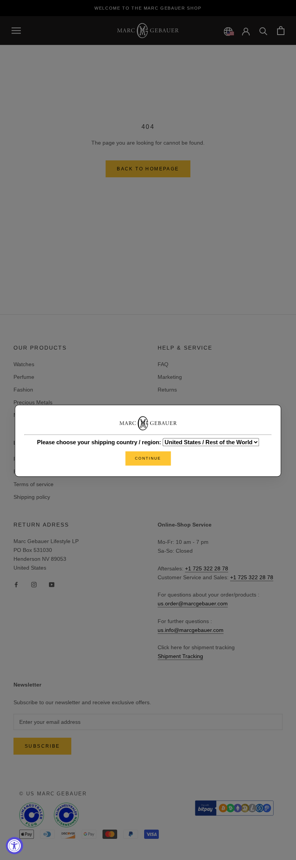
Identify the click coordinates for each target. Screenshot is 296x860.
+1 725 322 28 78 (206, 568)
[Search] (263, 31)
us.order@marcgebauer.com (193, 603)
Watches (23, 364)
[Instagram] (34, 584)
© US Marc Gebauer (53, 794)
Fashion (23, 390)
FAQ (163, 364)
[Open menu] (16, 30)
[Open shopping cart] (280, 30)
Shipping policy (31, 497)
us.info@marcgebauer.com (191, 630)
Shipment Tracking (180, 656)
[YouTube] (51, 584)
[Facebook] (16, 584)
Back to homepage (148, 169)
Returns (167, 390)
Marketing (170, 377)
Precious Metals (32, 402)
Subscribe (42, 746)
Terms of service (33, 484)
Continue (148, 459)
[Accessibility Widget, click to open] (14, 845)
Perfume (23, 377)
